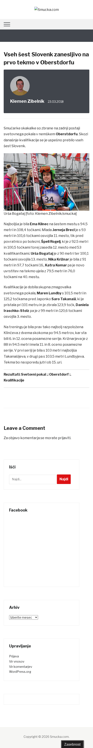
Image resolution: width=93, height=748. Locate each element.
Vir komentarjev (20, 666)
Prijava (14, 656)
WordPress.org (20, 671)
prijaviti (64, 438)
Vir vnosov (16, 661)
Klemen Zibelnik (27, 101)
